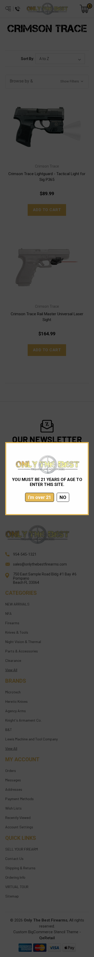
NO (63, 497)
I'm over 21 (39, 497)
